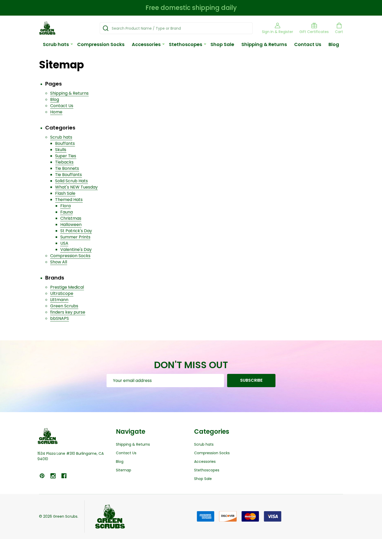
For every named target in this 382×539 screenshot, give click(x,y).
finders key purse (67, 312)
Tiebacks (64, 162)
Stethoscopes (185, 44)
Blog (333, 44)
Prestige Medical (67, 287)
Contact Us (307, 44)
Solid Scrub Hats (71, 181)
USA (64, 243)
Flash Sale (65, 193)
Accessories (146, 44)
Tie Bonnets (67, 168)
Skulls (60, 150)
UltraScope (61, 293)
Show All (58, 262)
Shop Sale (222, 44)
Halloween (71, 225)
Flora (65, 206)
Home (56, 112)
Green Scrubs (64, 306)
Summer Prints (75, 237)
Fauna (66, 212)
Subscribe (251, 380)
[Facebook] (64, 475)
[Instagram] (53, 475)
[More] (71, 44)
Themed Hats (69, 200)
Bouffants (65, 143)
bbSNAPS (59, 318)
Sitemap (123, 470)
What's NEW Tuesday (76, 187)
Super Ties (65, 156)
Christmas (70, 218)
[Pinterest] (42, 475)
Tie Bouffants (68, 175)
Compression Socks (100, 44)
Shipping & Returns (264, 44)
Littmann (59, 300)
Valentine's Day (76, 249)
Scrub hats (56, 44)
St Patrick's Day (76, 231)
